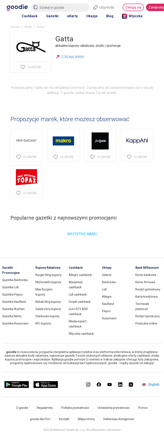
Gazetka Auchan (13, 309)
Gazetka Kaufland (14, 301)
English (153, 384)
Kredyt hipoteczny (147, 316)
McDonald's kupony (48, 282)
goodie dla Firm (40, 419)
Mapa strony (86, 419)
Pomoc (143, 407)
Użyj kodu (107, 7)
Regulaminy (45, 407)
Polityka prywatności (75, 407)
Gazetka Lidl (10, 287)
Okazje (92, 16)
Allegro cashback (80, 275)
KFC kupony (43, 323)
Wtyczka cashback (81, 333)
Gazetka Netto (12, 316)
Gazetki (52, 16)
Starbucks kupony (47, 316)
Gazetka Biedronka (15, 280)
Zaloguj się (133, 7)
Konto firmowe (145, 282)
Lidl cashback (78, 294)
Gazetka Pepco (12, 294)
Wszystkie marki (82, 234)
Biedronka (109, 282)
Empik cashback (80, 301)
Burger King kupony (48, 275)
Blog (109, 16)
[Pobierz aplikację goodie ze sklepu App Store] (45, 387)
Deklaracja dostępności (118, 419)
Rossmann (109, 318)
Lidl (104, 289)
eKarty (72, 16)
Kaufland (108, 304)
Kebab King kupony (48, 301)
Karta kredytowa (146, 296)
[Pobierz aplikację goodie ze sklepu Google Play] (16, 387)
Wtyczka (135, 16)
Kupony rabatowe (47, 267)
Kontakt (64, 419)
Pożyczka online (146, 323)
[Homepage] (17, 7)
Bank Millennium (147, 267)
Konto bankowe (145, 275)
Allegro (107, 296)
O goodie (22, 407)
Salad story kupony (48, 309)
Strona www (72, 57)
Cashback (30, 16)
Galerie (106, 275)
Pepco (106, 311)
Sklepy (106, 267)
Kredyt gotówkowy (147, 289)
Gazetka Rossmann (15, 323)
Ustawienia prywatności (114, 407)
